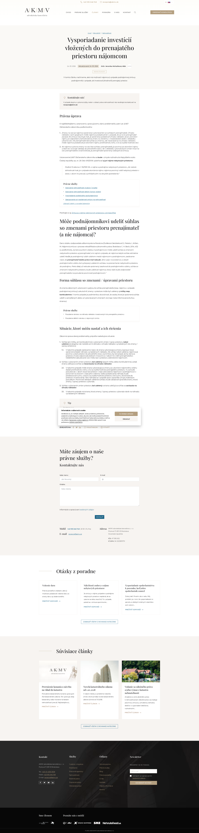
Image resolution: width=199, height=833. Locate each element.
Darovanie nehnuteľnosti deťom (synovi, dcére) (83, 192)
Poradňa (106, 12)
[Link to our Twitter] (44, 782)
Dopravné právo (75, 782)
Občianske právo (75, 786)
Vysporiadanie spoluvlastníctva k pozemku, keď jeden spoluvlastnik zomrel (139, 588)
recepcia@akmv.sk (110, 2)
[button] (169, 2)
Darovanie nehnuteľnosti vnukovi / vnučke (81, 188)
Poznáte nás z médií (73, 815)
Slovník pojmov (105, 764)
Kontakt (127, 12)
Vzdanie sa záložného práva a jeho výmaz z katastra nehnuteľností (139, 689)
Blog (101, 771)
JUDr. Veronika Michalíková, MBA (113, 66)
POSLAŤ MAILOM (92, 427)
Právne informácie (106, 786)
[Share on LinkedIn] (80, 427)
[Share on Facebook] (73, 427)
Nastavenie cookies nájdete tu (78, 420)
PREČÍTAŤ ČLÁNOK (49, 707)
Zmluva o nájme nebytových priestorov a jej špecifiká (94, 213)
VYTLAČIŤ (106, 427)
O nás (116, 12)
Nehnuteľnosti (106, 33)
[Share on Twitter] (77, 427)
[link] (135, 12)
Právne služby (81, 12)
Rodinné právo (74, 779)
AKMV (37, 12)
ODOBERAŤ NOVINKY (143, 783)
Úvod (68, 12)
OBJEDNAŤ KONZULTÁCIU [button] (162, 12)
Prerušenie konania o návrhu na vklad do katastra (56, 688)
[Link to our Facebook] (40, 782)
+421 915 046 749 (90, 2)
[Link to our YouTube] (48, 782)
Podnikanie (73, 768)
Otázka (62, 484)
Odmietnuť (126, 419)
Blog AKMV (96, 33)
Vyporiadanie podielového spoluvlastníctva (81, 196)
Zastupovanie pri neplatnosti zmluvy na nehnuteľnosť (85, 200)
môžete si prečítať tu (75, 422)
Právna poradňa (105, 775)
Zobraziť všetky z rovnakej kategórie (76, 203)
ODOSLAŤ (99, 517)
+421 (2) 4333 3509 (48, 772)
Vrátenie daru (48, 585)
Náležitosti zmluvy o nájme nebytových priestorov (96, 587)
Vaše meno (64, 475)
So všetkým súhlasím (126, 414)
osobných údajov (87, 510)
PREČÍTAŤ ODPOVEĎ (50, 601)
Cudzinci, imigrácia (76, 764)
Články (95, 12)
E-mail (102, 475)
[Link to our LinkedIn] (52, 782)
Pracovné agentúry (76, 771)
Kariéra (102, 790)
